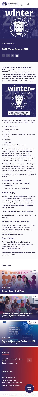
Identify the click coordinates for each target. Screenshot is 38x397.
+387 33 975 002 (10, 377)
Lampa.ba (34, 394)
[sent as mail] (3, 55)
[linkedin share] (17, 55)
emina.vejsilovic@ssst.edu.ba (14, 205)
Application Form (10, 198)
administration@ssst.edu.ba (12, 382)
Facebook (14, 242)
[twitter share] (12, 55)
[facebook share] (8, 55)
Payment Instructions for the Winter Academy (17, 211)
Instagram (24, 242)
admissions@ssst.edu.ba (11, 386)
